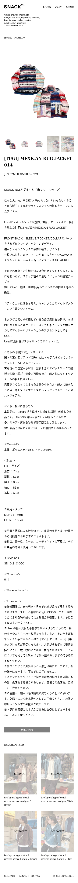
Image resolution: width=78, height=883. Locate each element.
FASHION (20, 37)
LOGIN (47, 7)
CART (58, 7)
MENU (70, 7)
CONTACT (9, 875)
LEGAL (23, 875)
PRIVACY (35, 875)
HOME (8, 37)
